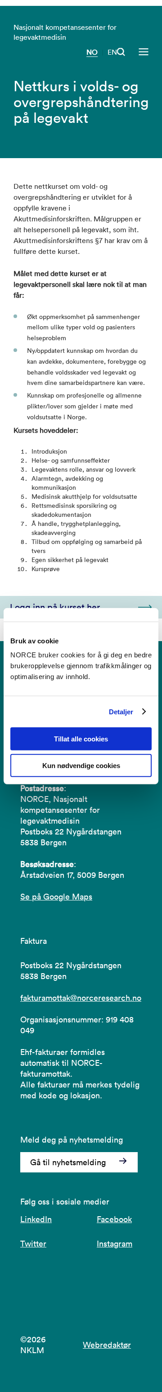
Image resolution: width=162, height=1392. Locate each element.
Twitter (33, 1243)
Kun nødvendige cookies (81, 765)
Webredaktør (107, 1345)
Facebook (114, 1219)
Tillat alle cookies (81, 739)
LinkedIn (36, 1219)
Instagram (114, 1243)
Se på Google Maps (56, 896)
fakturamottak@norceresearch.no (80, 998)
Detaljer (121, 711)
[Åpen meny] (143, 52)
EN (112, 51)
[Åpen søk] (121, 52)
